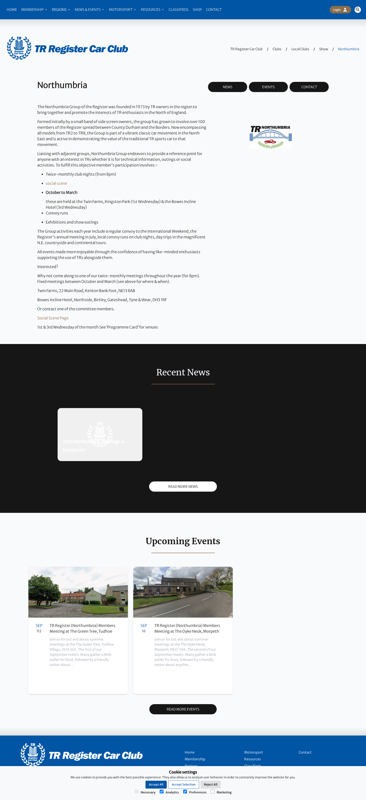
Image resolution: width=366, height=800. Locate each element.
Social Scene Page (53, 318)
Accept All (156, 784)
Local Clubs (300, 49)
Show (323, 49)
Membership (32, 9)
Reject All (210, 784)
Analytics (172, 792)
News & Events (88, 9)
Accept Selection (183, 784)
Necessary (148, 792)
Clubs (277, 49)
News (227, 87)
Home (12, 9)
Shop (197, 9)
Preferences (198, 792)
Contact (214, 9)
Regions (59, 9)
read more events (183, 709)
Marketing (224, 792)
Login (337, 10)
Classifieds (179, 9)
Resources (151, 9)
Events (268, 87)
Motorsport (121, 9)
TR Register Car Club (246, 49)
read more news (183, 486)
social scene (56, 183)
